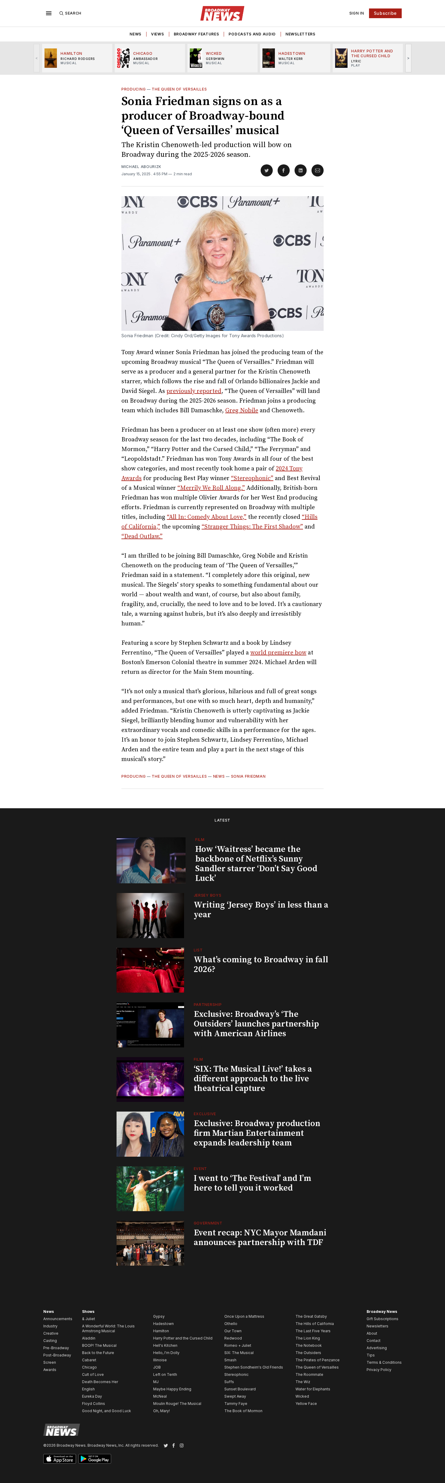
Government (208, 1223)
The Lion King (307, 1338)
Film (200, 839)
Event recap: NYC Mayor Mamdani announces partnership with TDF (260, 1238)
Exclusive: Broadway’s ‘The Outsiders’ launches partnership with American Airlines (256, 1024)
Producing (133, 89)
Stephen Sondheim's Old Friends (253, 1367)
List (198, 950)
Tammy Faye (235, 1403)
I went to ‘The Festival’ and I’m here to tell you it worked (252, 1183)
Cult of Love (93, 1374)
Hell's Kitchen (165, 1345)
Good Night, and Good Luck (106, 1411)
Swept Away (235, 1396)
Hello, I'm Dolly (166, 1352)
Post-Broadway (57, 1355)
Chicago (89, 1367)
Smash (230, 1360)
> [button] (408, 58)
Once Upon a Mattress (244, 1316)
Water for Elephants (312, 1389)
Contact (374, 1340)
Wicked (302, 1396)
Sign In (356, 13)
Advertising (377, 1348)
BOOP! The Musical (99, 1345)
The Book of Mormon (243, 1411)
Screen (49, 1362)
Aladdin (88, 1338)
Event (200, 1168)
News (135, 34)
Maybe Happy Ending (172, 1389)
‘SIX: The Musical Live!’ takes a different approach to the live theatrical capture (253, 1079)
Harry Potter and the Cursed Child (183, 1338)
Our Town (233, 1331)
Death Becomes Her (100, 1381)
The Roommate (309, 1374)
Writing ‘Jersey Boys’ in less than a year (261, 910)
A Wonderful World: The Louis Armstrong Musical (108, 1328)
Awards (49, 1369)
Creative (50, 1333)
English (88, 1389)
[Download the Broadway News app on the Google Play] (94, 1459)
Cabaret (89, 1360)
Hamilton (161, 1331)
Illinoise (160, 1360)
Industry (50, 1326)
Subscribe (385, 13)
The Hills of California (314, 1323)
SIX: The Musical (239, 1352)
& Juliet (88, 1319)
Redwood (233, 1338)
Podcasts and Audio (252, 34)
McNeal (160, 1396)
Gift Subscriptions (382, 1319)
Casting (50, 1340)
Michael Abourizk (141, 166)
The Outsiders (308, 1352)
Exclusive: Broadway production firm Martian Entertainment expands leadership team (257, 1133)
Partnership (208, 1004)
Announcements (57, 1319)
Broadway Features (196, 34)
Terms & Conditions (384, 1362)
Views (157, 34)
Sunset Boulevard (240, 1389)
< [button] (36, 58)
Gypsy (159, 1316)
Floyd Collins (93, 1403)
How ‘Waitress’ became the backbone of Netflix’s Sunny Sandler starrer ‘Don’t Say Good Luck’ (256, 864)
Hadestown (163, 1323)
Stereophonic (236, 1374)
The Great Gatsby (311, 1316)
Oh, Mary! (161, 1411)
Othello (230, 1323)
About (372, 1333)
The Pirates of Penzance (317, 1360)
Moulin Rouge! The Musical (177, 1403)
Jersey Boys (208, 895)
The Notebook (308, 1345)
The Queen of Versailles (179, 89)
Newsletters (300, 34)
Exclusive (205, 1114)
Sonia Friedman (248, 776)
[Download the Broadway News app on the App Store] (59, 1459)
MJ (156, 1381)
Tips (371, 1355)
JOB (157, 1367)
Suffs (229, 1381)
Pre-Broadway (56, 1348)
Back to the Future (98, 1352)
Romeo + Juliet (237, 1345)
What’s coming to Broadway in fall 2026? (261, 964)
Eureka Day (92, 1396)
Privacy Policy (379, 1369)
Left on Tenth (165, 1374)
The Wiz (302, 1381)
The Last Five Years (313, 1331)
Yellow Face (306, 1403)
